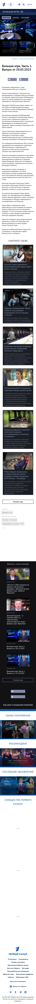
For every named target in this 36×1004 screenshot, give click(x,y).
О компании (12, 959)
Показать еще (18, 502)
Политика (5, 520)
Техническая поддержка (24, 974)
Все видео (25, 968)
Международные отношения (11, 524)
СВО (22, 524)
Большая (11, 12)
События (11, 977)
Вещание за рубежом (19, 986)
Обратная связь (8, 974)
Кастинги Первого (13, 968)
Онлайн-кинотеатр (18, 962)
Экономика (13, 520)
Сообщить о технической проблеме (23, 59)
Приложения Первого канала (18, 965)
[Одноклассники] (23, 79)
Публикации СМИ (22, 977)
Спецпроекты (23, 959)
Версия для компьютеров (18, 981)
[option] (9, 46)
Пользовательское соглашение (18, 971)
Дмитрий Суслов (7, 512)
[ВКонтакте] (12, 79)
